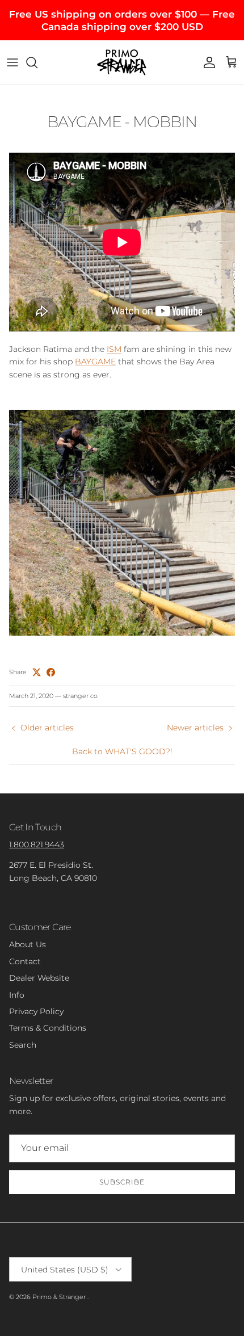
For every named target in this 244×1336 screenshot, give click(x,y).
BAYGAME (95, 361)
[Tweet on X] (36, 672)
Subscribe (122, 1182)
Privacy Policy (36, 1011)
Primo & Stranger (59, 1297)
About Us (27, 944)
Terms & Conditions (47, 1028)
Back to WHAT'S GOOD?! (122, 751)
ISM (114, 349)
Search (22, 1045)
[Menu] (12, 62)
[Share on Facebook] (51, 672)
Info (16, 995)
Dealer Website (39, 978)
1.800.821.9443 (36, 844)
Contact (25, 961)
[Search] (37, 62)
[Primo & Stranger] (122, 62)
